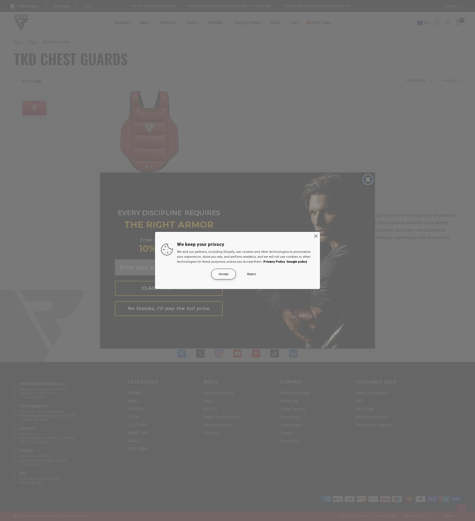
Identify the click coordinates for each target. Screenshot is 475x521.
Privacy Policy (274, 262)
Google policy (296, 262)
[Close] (316, 236)
